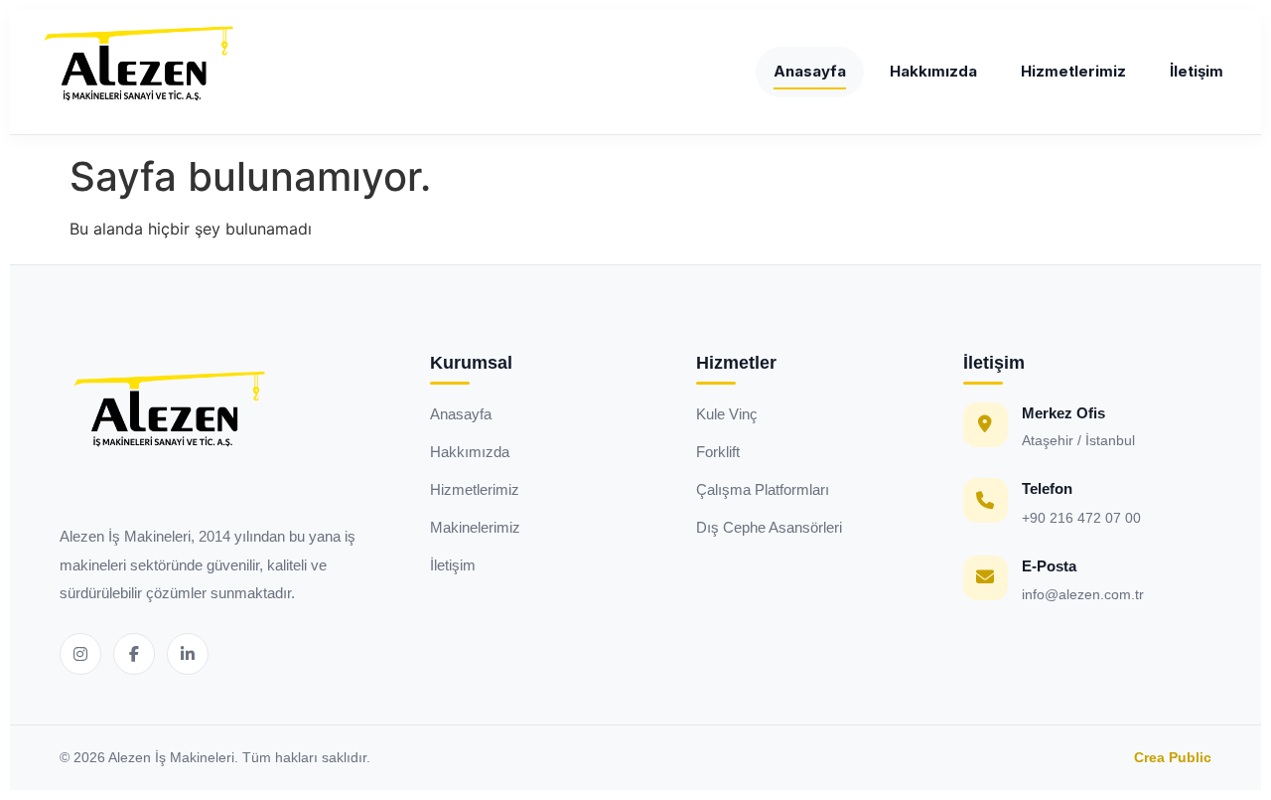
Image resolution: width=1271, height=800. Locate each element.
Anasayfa (810, 71)
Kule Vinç (727, 413)
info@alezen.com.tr (1083, 594)
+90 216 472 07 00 (1081, 518)
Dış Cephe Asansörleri (769, 527)
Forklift (718, 451)
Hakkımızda (933, 71)
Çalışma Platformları (762, 489)
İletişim (1196, 71)
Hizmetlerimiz (1073, 71)
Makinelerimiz (475, 527)
